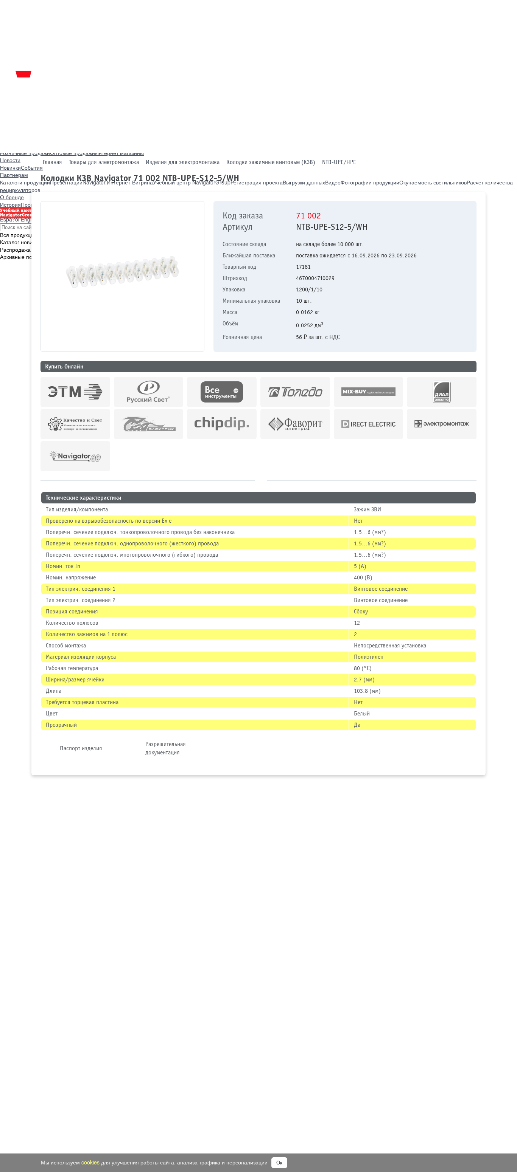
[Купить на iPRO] (75, 392)
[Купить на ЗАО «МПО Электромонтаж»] (442, 424)
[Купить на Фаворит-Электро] (295, 424)
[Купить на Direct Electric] (368, 424)
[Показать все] (261, 479)
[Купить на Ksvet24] (75, 424)
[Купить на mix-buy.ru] (368, 392)
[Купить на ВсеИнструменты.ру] (222, 392)
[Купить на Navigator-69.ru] (75, 456)
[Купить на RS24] (149, 392)
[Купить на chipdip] (222, 424)
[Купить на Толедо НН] (295, 392)
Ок (279, 1163)
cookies (90, 1162)
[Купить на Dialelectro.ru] (442, 392)
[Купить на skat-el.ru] (149, 424)
